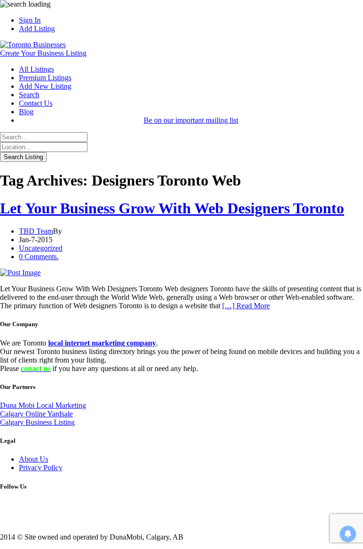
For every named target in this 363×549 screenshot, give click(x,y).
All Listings (36, 69)
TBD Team (36, 231)
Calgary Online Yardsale (36, 414)
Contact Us (35, 103)
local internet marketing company (102, 343)
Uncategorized (40, 248)
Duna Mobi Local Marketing (43, 405)
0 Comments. (39, 257)
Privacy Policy (40, 468)
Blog (26, 112)
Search (29, 95)
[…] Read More (246, 306)
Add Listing (37, 29)
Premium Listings (45, 78)
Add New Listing (45, 86)
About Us (33, 459)
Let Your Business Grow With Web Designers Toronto (172, 208)
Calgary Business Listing (37, 422)
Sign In (30, 20)
